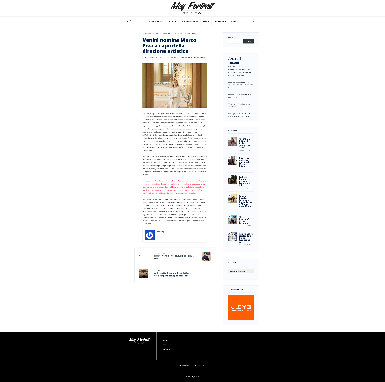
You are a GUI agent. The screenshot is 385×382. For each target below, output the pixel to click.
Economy (173, 21)
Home (144, 57)
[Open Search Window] (127, 21)
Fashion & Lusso (156, 21)
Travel (206, 21)
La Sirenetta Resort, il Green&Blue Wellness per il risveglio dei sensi (171, 273)
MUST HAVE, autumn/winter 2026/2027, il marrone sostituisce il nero (240, 84)
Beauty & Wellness (190, 21)
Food (233, 21)
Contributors (166, 349)
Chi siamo (165, 341)
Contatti (164, 345)
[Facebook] (253, 21)
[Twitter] (256, 21)
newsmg (155, 33)
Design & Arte (220, 21)
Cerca (230, 37)
